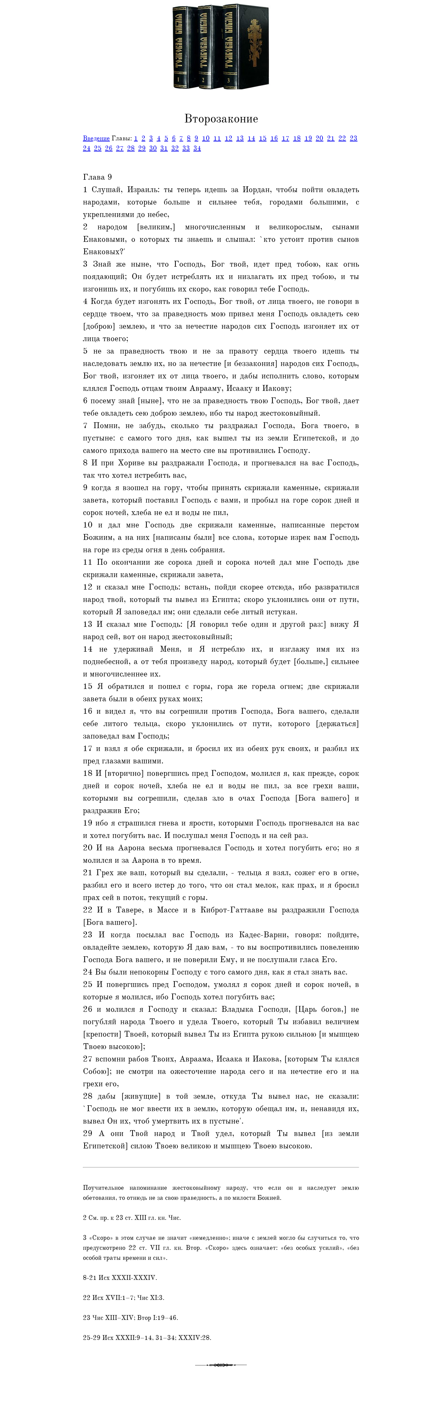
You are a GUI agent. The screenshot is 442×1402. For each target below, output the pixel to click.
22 (342, 138)
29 (142, 148)
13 (240, 138)
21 (331, 138)
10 (206, 138)
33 (186, 148)
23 (353, 138)
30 (153, 148)
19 (308, 138)
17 (285, 138)
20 (319, 138)
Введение (96, 138)
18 (297, 138)
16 (274, 138)
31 (164, 148)
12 (228, 138)
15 (263, 138)
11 (217, 138)
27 (120, 148)
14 (251, 138)
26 (109, 148)
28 (131, 148)
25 (98, 148)
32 (175, 148)
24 (86, 148)
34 (197, 148)
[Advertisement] (28, 156)
